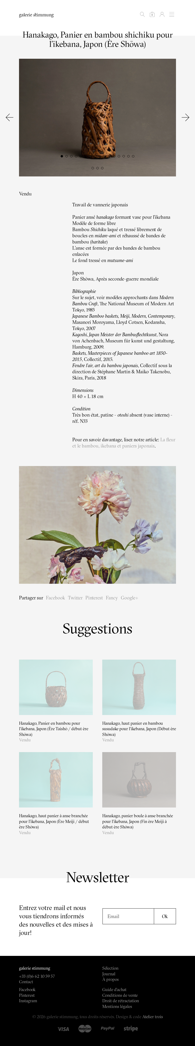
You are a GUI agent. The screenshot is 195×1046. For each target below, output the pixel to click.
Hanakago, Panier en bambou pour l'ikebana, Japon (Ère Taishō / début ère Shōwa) (53, 728)
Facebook (55, 598)
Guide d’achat (114, 989)
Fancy (112, 598)
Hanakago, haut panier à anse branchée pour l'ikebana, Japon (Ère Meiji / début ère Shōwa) (54, 821)
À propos (110, 979)
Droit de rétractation (120, 1000)
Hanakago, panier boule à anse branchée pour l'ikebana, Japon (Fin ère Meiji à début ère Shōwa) (137, 821)
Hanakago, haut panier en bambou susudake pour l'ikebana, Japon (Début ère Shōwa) (139, 728)
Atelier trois (152, 1016)
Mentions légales (117, 1006)
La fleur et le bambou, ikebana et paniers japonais (123, 443)
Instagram (28, 1000)
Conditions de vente (120, 995)
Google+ (129, 598)
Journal (108, 974)
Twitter (75, 598)
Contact (26, 981)
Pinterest (94, 598)
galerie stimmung (36, 15)
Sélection (110, 968)
